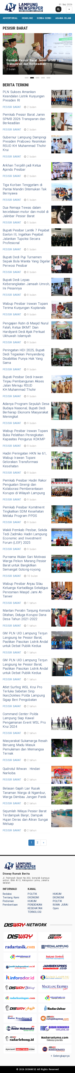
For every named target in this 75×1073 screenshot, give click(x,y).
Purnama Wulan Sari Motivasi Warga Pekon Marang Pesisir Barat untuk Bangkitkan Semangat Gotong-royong (24, 563)
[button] (26, 77)
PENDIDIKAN (35, 905)
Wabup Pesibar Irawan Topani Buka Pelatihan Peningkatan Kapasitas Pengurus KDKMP (25, 435)
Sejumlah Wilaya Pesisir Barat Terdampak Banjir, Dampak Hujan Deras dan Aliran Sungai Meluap (25, 817)
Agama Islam (63, 18)
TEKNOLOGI (34, 912)
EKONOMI (33, 897)
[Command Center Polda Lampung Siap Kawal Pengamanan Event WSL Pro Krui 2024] (61, 721)
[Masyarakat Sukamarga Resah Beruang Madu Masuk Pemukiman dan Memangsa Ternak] (61, 748)
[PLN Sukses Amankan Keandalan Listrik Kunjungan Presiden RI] (61, 99)
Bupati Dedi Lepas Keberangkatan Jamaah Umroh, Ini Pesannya (26, 284)
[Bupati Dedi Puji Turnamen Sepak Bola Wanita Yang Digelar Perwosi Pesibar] (61, 264)
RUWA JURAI (60, 905)
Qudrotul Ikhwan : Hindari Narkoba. (21, 770)
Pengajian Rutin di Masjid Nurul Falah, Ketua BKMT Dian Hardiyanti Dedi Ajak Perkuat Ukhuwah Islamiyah (26, 329)
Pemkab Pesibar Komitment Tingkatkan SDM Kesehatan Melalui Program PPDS (23, 511)
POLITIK (32, 894)
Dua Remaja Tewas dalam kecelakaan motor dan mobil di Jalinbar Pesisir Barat (25, 212)
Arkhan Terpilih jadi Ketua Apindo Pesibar (22, 167)
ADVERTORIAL (10, 18)
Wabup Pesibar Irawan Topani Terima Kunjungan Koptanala (25, 305)
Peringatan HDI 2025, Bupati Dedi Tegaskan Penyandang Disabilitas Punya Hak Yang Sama (24, 356)
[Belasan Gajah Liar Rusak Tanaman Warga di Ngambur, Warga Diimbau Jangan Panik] (61, 795)
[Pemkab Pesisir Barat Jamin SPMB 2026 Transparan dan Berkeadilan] (61, 122)
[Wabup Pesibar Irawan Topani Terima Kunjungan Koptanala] (61, 310)
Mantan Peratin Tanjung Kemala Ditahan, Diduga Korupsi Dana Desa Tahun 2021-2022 (26, 615)
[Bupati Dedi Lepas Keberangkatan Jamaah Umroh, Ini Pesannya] (61, 287)
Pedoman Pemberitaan (10, 903)
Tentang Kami (11, 897)
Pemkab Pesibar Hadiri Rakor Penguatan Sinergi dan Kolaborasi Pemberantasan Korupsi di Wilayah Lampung (25, 487)
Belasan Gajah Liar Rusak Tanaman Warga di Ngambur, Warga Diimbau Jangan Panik (24, 792)
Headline (27, 18)
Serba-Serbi (44, 18)
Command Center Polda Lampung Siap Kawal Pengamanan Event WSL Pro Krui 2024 (24, 720)
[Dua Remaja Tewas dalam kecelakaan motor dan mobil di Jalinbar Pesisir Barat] (61, 215)
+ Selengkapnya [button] (60, 1056)
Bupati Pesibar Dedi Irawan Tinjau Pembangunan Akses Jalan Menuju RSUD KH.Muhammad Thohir (23, 383)
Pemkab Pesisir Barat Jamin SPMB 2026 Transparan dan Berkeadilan (24, 119)
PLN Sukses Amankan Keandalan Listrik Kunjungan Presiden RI (24, 96)
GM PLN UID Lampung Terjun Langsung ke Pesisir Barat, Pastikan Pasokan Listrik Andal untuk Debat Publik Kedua (25, 639)
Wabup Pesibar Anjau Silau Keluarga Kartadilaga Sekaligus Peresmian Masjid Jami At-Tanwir (25, 590)
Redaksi (7, 894)
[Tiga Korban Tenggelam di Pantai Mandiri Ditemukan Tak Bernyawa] (61, 192)
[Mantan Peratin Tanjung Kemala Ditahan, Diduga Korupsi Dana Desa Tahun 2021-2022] (61, 618)
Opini (56, 908)
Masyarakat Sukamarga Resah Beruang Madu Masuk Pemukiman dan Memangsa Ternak (25, 747)
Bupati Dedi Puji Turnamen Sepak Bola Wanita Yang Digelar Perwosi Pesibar (26, 261)
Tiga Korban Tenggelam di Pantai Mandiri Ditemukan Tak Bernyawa (24, 189)
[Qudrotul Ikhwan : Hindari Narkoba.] (61, 775)
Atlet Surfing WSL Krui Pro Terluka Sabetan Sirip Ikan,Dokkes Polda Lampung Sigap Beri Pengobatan (24, 693)
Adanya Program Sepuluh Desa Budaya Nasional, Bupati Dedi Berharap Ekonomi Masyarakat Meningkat (26, 410)
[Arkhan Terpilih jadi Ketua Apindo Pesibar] (61, 171)
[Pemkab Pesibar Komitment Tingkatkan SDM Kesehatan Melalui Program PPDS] (61, 514)
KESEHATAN (35, 908)
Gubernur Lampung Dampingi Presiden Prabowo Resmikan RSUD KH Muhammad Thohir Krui (24, 143)
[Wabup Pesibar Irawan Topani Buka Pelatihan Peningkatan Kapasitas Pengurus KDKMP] (61, 438)
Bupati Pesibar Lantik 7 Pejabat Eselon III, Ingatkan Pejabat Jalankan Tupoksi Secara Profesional (26, 236)
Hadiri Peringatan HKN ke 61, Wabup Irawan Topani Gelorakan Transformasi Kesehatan (24, 460)
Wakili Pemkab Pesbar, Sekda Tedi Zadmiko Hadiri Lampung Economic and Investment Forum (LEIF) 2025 (25, 536)
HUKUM (32, 901)
